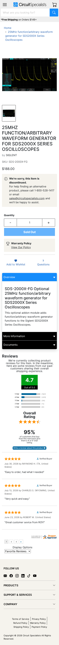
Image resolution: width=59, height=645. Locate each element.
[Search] (54, 12)
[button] (5, 5)
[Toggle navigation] (5, 5)
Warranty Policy (38, 623)
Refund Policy (20, 623)
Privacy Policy (39, 619)
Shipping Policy (21, 627)
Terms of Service (20, 619)
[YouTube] (36, 575)
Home (7, 28)
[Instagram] (18, 575)
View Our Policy (21, 247)
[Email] (7, 575)
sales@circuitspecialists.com (27, 198)
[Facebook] (12, 575)
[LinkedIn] (24, 575)
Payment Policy (39, 627)
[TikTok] (30, 575)
